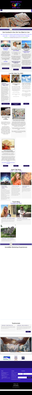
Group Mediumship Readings (18, 120)
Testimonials (16, 323)
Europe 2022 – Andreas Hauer (22, 218)
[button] (1, 10)
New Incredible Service (16, 49)
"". (5, 378)
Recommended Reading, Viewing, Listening (5, 187)
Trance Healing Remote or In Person (5, 48)
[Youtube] (16, 385)
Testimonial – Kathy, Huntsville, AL (23, 325)
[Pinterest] (17, 385)
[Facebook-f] (15, 385)
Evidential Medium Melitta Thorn (26, 52)
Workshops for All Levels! (16, 84)
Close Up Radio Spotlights (26, 50)
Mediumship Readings (8, 150)
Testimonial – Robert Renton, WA (7, 325)
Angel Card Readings (26, 83)
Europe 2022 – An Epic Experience (8, 238)
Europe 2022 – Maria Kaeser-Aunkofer (8, 218)
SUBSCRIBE (29, 377)
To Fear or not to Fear (15, 186)
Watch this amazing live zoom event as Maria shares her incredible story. (16, 62)
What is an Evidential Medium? (8, 151)
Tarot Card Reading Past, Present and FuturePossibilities (6, 118)
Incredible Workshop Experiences (16, 247)
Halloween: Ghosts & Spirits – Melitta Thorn (5, 84)
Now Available (16, 50)
